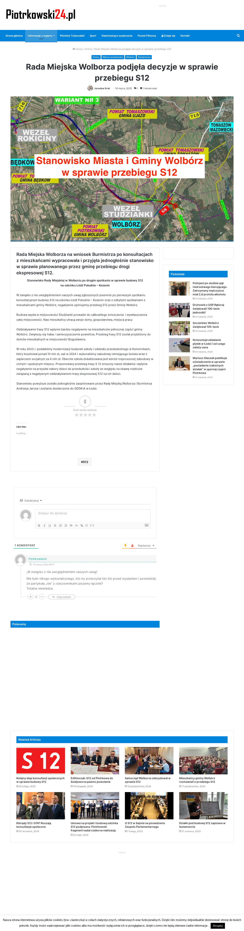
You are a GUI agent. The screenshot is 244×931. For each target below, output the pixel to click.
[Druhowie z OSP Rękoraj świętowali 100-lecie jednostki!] (179, 310)
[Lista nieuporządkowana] (65, 525)
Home (79, 48)
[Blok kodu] (76, 525)
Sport (93, 35)
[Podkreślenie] (49, 525)
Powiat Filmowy (147, 35)
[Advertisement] (162, 16)
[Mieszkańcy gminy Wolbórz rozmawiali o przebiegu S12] (203, 760)
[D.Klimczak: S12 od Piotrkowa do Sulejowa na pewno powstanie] (95, 760)
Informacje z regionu (40, 35)
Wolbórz (130, 57)
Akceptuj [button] (218, 925)
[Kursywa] (44, 525)
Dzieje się (169, 35)
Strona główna (14, 35)
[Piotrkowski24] (41, 15)
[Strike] (55, 525)
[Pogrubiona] (39, 525)
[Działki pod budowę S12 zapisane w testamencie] (203, 806)
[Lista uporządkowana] (60, 525)
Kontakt (185, 35)
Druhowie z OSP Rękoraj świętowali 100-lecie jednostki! (208, 308)
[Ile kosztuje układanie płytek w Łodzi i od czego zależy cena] (179, 345)
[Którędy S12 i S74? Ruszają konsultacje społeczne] (40, 806)
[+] (92, 525)
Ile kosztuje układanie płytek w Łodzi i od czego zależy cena (209, 343)
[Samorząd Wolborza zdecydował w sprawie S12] (149, 760)
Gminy (88, 48)
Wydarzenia (144, 57)
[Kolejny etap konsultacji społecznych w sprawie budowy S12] (40, 760)
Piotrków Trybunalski (72, 35)
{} (86, 525)
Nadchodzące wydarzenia (117, 35)
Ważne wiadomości (113, 57)
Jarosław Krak (102, 88)
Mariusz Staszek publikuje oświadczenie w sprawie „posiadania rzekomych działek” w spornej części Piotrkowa (210, 365)
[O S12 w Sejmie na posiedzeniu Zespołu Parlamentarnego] (149, 806)
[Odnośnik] (81, 525)
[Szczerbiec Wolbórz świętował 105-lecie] (179, 328)
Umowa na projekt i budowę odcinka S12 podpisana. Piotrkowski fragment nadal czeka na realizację (94, 826)
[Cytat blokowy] (71, 525)
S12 (85, 462)
